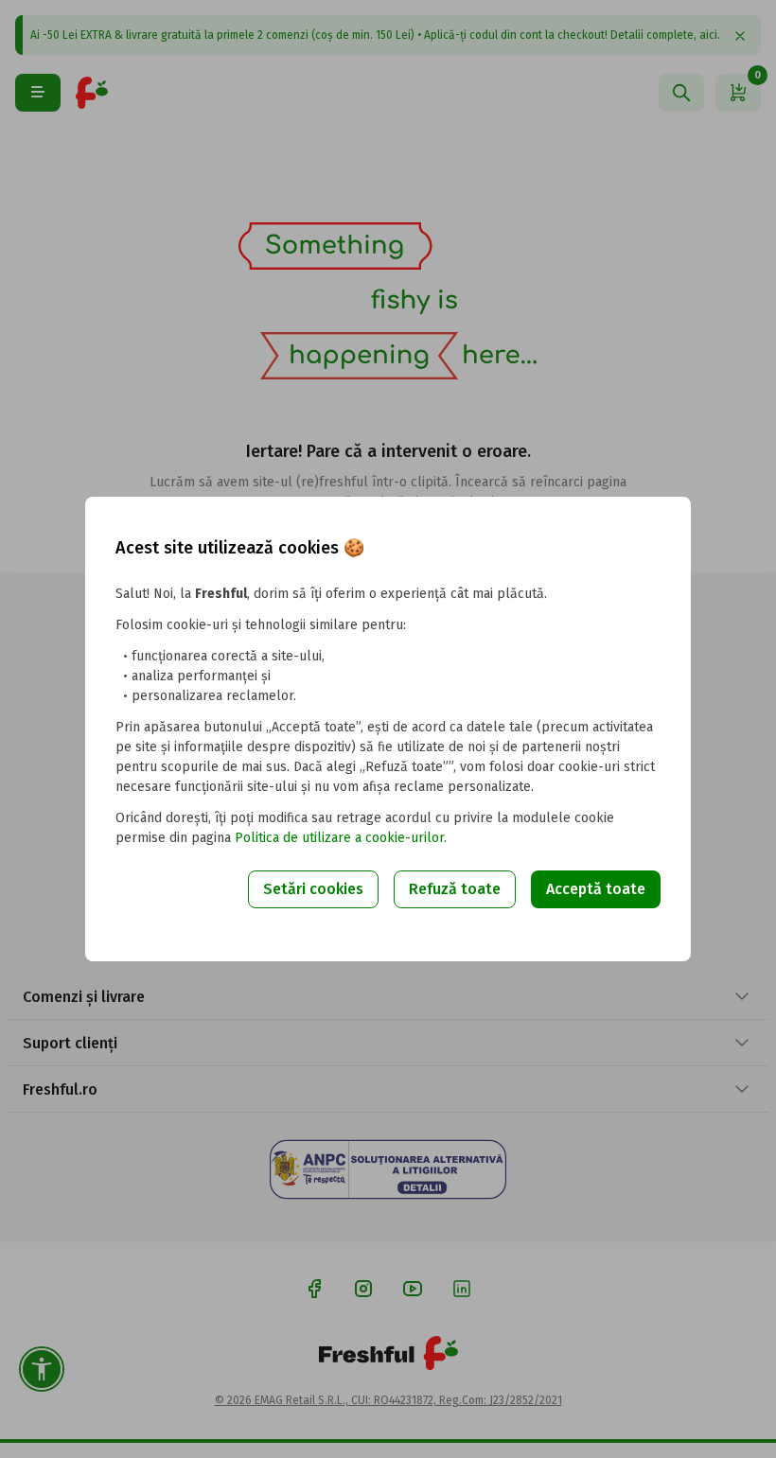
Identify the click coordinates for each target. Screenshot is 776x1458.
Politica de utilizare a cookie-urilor (339, 838)
